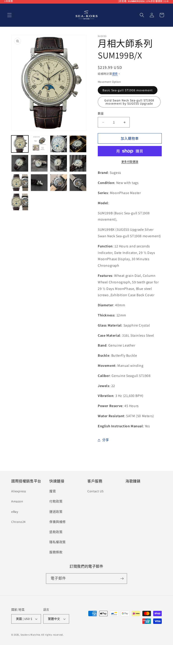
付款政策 (55, 501)
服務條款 (55, 552)
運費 (115, 74)
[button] (9, 15)
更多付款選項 (129, 161)
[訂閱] (122, 578)
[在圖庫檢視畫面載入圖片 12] (77, 182)
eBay (14, 512)
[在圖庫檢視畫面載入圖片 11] (58, 182)
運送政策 (55, 512)
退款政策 (55, 532)
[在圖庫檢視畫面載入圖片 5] (19, 163)
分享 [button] (105, 440)
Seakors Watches (30, 634)
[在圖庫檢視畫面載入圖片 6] (39, 163)
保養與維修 (57, 522)
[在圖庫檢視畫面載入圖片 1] (19, 143)
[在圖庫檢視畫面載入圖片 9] (19, 182)
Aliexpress (18, 491)
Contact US (95, 491)
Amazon (17, 501)
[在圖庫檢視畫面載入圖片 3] (58, 143)
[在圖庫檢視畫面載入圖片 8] (77, 163)
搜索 (52, 491)
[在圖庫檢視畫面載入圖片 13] (19, 202)
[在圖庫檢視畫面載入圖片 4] (77, 143)
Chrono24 (18, 522)
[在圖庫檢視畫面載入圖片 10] (39, 182)
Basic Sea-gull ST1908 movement (127, 90)
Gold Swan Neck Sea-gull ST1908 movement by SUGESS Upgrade (129, 101)
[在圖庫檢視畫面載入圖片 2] (39, 143)
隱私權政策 (57, 542)
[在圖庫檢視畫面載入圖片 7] (58, 163)
